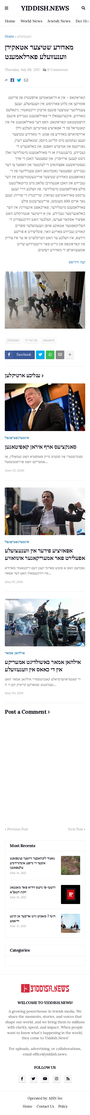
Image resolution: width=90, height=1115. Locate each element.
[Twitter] (19, 80)
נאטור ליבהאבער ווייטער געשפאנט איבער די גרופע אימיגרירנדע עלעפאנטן (32, 863)
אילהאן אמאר (15, 653)
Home (10, 21)
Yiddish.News (45, 8)
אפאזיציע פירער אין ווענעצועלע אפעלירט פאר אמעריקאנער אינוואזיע (45, 554)
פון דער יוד (31, 340)
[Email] (26, 80)
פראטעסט (48, 340)
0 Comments (57, 70)
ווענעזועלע (24, 36)
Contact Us (45, 1106)
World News (31, 21)
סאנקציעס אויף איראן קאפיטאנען (41, 446)
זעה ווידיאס (77, 262)
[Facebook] (12, 80)
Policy (62, 1106)
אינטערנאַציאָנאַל (17, 437)
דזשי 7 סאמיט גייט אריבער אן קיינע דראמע (32, 918)
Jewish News (59, 21)
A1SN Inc (56, 1098)
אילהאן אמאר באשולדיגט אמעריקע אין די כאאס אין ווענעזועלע (43, 665)
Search (83, 8)
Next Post (75, 829)
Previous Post (17, 829)
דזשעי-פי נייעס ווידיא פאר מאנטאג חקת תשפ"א (32, 889)
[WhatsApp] (50, 355)
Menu (6, 8)
